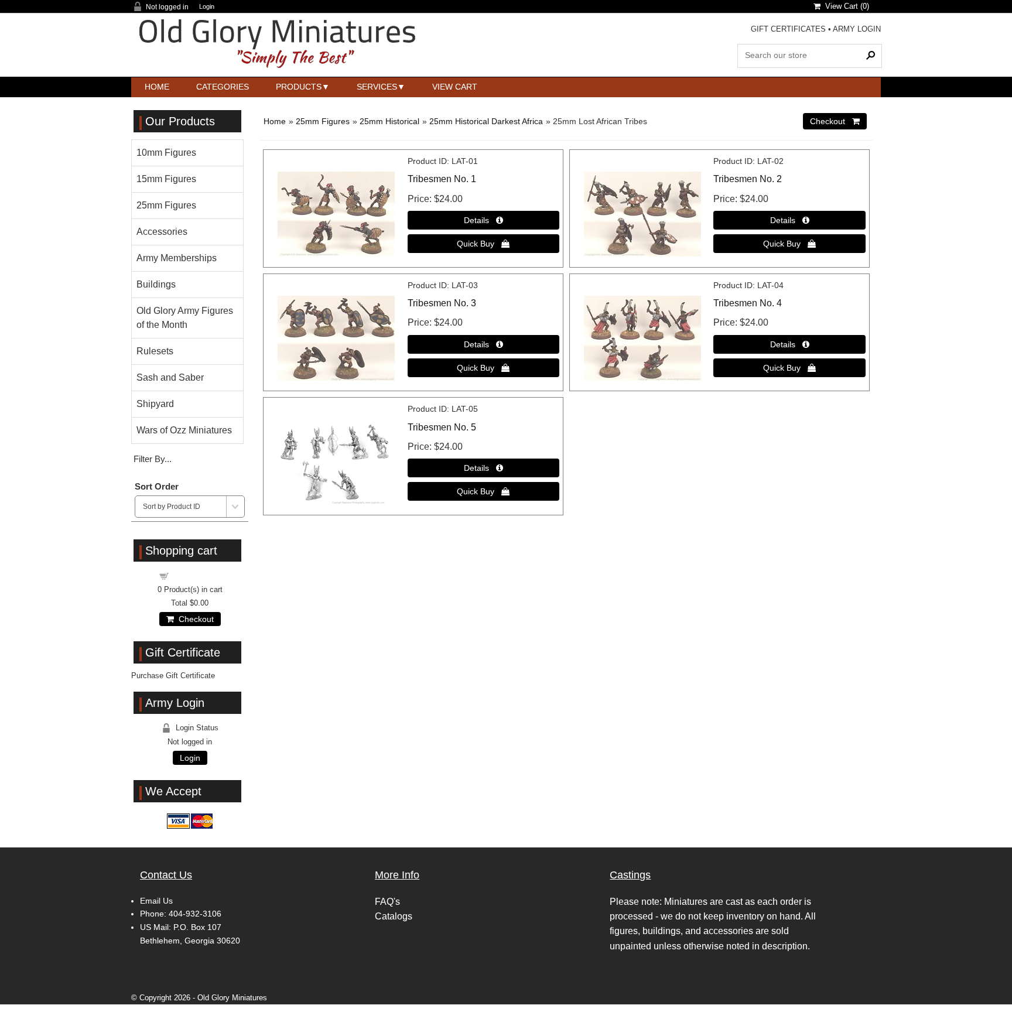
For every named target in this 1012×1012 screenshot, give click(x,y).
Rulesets (154, 351)
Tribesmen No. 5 (442, 427)
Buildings (156, 284)
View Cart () (844, 6)
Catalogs (393, 916)
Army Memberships (176, 258)
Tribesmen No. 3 (442, 303)
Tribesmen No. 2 (747, 179)
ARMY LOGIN (857, 29)
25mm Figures (323, 121)
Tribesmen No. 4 (747, 303)
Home (157, 86)
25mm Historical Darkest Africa (486, 121)
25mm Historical (389, 121)
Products (299, 86)
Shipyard (155, 404)
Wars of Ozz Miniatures (184, 430)
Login (206, 7)
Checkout (194, 619)
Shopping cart (196, 575)
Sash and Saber (170, 377)
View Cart (454, 86)
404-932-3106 (195, 913)
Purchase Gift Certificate (173, 675)
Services (377, 86)
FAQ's (387, 902)
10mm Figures (166, 153)
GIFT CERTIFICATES (788, 29)
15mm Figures (166, 179)
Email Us (156, 900)
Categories (222, 86)
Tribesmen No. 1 (442, 179)
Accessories (161, 232)
